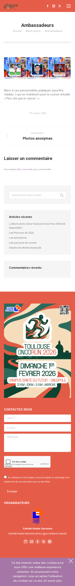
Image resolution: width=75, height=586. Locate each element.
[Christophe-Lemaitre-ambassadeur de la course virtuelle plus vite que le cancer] (60, 68)
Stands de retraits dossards (25, 247)
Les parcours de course (22, 242)
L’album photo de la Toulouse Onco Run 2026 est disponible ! (37, 225)
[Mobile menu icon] (68, 6)
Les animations (18, 237)
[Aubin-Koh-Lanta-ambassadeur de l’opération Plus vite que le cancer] (37, 68)
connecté (27, 169)
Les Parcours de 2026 (21, 232)
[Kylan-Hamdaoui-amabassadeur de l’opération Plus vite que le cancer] (15, 68)
